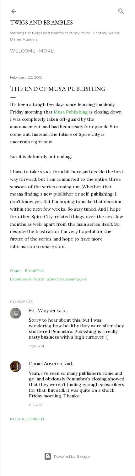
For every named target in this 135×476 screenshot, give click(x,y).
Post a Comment (28, 419)
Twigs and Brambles (41, 22)
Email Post (35, 270)
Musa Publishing (71, 112)
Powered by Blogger (72, 456)
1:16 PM (35, 404)
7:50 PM (36, 346)
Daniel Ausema (45, 364)
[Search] (121, 10)
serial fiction (34, 279)
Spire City (55, 279)
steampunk (76, 279)
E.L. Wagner (42, 310)
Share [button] (15, 270)
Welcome (22, 51)
